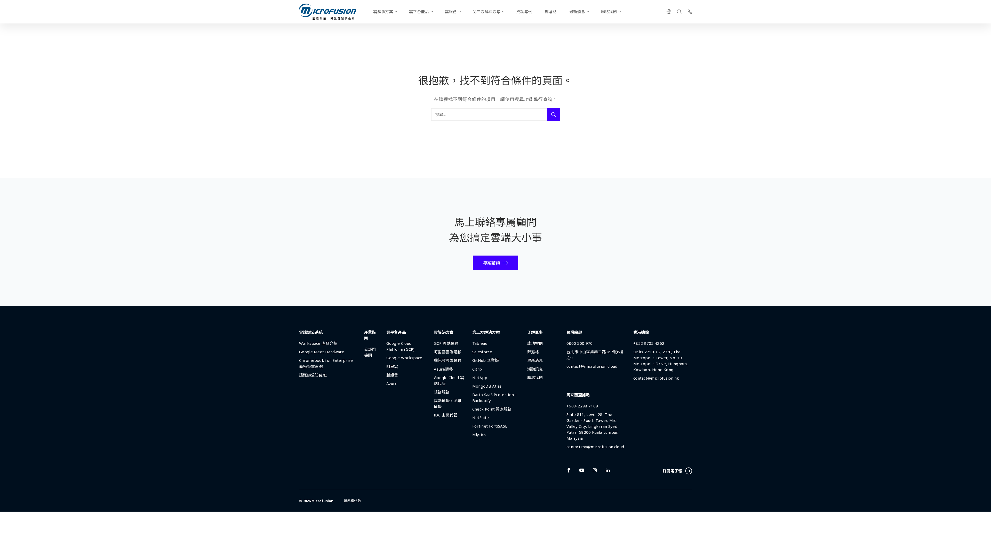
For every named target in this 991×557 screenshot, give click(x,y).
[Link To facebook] (568, 470)
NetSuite (480, 417)
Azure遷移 (443, 369)
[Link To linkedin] (607, 470)
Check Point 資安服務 (492, 409)
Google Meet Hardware (321, 351)
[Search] (679, 11)
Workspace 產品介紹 (318, 343)
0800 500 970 (579, 343)
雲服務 (451, 11)
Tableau (479, 343)
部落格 (551, 11)
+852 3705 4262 (648, 343)
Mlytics (479, 434)
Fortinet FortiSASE (489, 426)
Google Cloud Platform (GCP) (400, 346)
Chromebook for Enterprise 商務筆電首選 (326, 363)
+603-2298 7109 (582, 405)
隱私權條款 (352, 500)
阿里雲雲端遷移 (447, 351)
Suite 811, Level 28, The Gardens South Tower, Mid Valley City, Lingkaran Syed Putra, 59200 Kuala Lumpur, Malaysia (592, 426)
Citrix (477, 369)
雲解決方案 (383, 11)
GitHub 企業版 (485, 360)
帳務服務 (442, 392)
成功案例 (524, 11)
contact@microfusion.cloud (592, 366)
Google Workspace (404, 357)
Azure (392, 383)
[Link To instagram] (595, 470)
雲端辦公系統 (311, 332)
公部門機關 (370, 352)
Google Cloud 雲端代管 (449, 380)
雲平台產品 (419, 11)
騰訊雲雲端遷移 (447, 360)
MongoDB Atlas (487, 386)
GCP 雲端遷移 (446, 343)
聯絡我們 (609, 11)
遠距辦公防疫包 (313, 375)
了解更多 (535, 332)
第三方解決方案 (486, 11)
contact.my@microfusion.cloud (595, 446)
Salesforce (482, 351)
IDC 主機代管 (445, 414)
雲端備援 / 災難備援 (447, 403)
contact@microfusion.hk (656, 378)
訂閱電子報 (672, 470)
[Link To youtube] (581, 470)
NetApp (479, 377)
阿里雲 (392, 366)
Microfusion (322, 500)
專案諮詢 (491, 263)
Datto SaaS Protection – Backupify (494, 397)
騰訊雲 (392, 375)
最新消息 (577, 11)
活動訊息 (535, 369)
